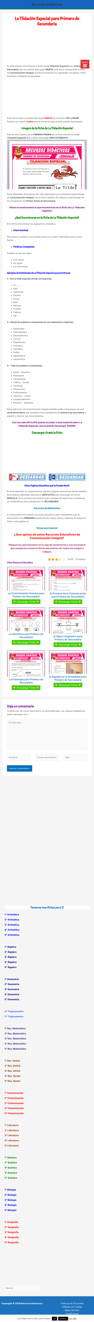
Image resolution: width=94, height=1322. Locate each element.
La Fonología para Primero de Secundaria (26, 681)
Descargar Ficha (26, 601)
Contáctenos (72, 1313)
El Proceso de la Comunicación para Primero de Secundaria (68, 595)
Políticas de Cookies (72, 1307)
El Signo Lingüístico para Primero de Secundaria (67, 638)
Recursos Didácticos (47, 4)
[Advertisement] (47, 46)
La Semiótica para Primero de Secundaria (26, 636)
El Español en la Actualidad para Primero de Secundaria (68, 678)
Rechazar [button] (63, 1319)
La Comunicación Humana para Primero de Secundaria (26, 595)
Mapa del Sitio (72, 1310)
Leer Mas (73, 1318)
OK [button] (54, 1319)
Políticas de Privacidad (72, 1303)
